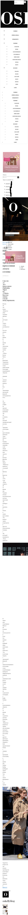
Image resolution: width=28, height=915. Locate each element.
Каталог (15, 68)
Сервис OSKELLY (15, 35)
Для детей (16, 76)
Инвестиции (16, 56)
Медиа (16, 49)
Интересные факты (17, 59)
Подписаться (10, 235)
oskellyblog (7, 890)
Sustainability (17, 54)
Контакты (23, 269)
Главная (15, 31)
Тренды (16, 62)
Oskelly (22, 266)
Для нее (16, 73)
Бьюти (16, 64)
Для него (17, 71)
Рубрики (15, 43)
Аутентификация (16, 51)
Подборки (16, 46)
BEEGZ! (5, 887)
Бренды (16, 81)
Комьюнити (15, 39)
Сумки (16, 84)
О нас (15, 87)
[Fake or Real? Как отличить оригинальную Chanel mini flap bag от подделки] (5, 909)
